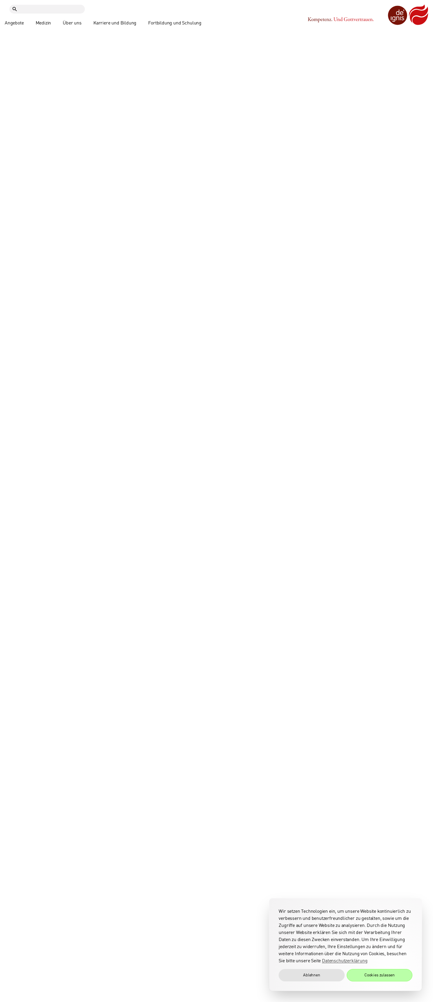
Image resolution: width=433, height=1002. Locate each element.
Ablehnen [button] (311, 975)
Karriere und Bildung (114, 23)
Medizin (43, 23)
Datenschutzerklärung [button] (344, 960)
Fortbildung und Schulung (174, 23)
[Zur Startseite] (408, 15)
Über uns (72, 23)
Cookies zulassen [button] (379, 975)
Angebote (14, 23)
